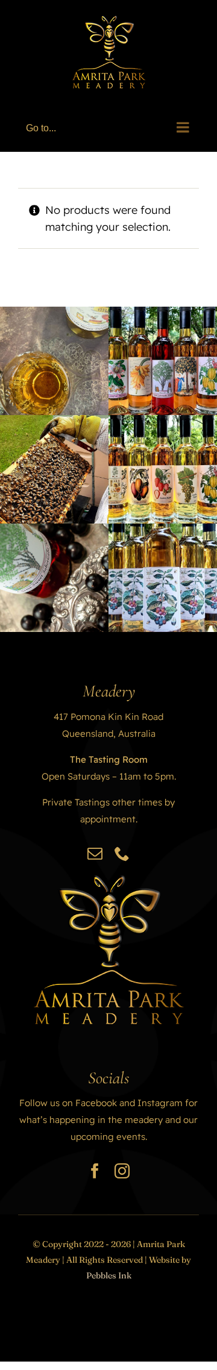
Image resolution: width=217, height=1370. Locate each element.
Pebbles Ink (108, 1275)
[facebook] (94, 1170)
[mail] (94, 853)
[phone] (122, 853)
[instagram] (122, 1170)
